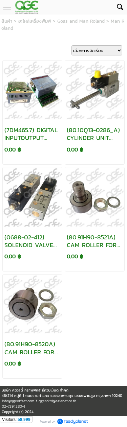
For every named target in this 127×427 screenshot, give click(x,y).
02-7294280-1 (13, 406)
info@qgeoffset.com (18, 401)
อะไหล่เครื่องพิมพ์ (34, 21)
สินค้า (6, 21)
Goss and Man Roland (81, 21)
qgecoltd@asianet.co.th (57, 401)
